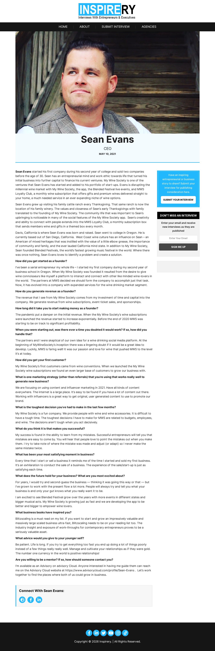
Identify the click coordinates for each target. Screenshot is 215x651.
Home (63, 27)
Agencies (149, 27)
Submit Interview (116, 27)
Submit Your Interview (178, 199)
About (84, 27)
